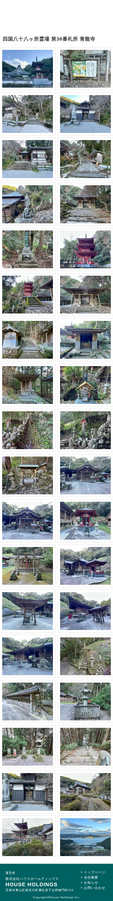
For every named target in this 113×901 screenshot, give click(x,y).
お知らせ (91, 883)
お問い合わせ (94, 888)
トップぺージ (94, 872)
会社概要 (91, 877)
